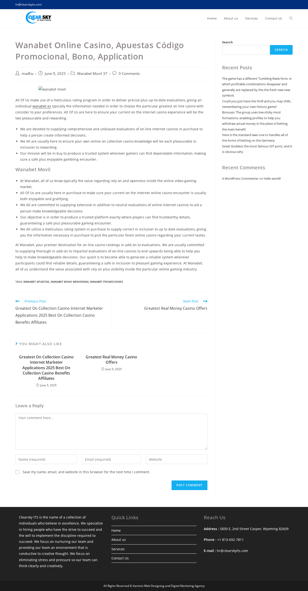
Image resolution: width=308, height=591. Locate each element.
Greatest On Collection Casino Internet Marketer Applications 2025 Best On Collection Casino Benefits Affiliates (46, 367)
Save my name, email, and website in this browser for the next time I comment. (86, 472)
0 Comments (129, 73)
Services (118, 549)
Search (227, 42)
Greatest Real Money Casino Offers (111, 359)
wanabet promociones (106, 281)
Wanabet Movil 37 (92, 73)
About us (118, 539)
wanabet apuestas (36, 281)
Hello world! (272, 178)
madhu (27, 73)
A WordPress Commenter (240, 178)
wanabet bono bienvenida (70, 281)
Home (116, 530)
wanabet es (41, 106)
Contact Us (120, 558)
